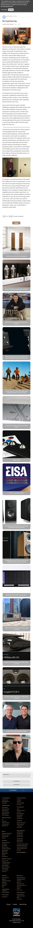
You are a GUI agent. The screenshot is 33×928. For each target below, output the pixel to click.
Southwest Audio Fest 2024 (22, 844)
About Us (19, 882)
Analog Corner (5, 860)
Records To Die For (6, 835)
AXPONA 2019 (20, 836)
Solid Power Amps (6, 812)
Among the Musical (6, 842)
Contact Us (19, 880)
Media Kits (19, 886)
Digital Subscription (21, 896)
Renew (18, 897)
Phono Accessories (21, 810)
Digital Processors (5, 822)
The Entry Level (5, 868)
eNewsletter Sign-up (21, 879)
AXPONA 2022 (20, 835)
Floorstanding (5, 800)
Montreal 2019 (20, 841)
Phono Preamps (5, 815)
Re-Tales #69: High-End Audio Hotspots (16, 731)
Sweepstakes (4, 896)
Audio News (4, 890)
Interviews (4, 882)
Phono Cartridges (20, 803)
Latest (16, 223)
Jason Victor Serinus (8, 24)
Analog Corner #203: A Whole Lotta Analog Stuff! (17, 426)
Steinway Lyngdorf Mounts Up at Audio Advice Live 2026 (16, 697)
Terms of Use (19, 890)
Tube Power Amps (5, 809)
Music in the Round (6, 866)
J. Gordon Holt (20, 825)
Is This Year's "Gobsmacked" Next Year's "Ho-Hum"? (16, 765)
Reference (4, 879)
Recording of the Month (7, 833)
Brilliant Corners (5, 847)
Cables (18, 809)
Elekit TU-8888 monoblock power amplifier (16, 289)
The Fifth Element (5, 863)
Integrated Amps (5, 813)
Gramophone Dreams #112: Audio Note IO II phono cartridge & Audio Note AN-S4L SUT (16, 357)
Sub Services (19, 899)
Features (4, 838)
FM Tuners (19, 804)
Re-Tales (3, 854)
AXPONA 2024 (20, 832)
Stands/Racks (20, 815)
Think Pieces (4, 883)
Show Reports (21, 830)
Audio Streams (5, 865)
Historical (4, 885)
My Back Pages (5, 850)
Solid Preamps (5, 810)
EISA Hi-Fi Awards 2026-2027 (16, 493)
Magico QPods (16, 460)
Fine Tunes (4, 871)
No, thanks (4, 9)
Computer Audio (5, 824)
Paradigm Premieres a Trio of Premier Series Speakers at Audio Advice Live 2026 (16, 561)
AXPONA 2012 (11, 16)
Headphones (19, 816)
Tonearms (19, 801)
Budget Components (21, 822)
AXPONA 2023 (20, 833)
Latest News (5, 889)
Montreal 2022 (20, 840)
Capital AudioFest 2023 (22, 848)
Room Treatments (20, 813)
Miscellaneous (20, 818)
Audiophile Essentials (6, 880)
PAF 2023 (19, 850)
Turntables (19, 800)
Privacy (18, 888)
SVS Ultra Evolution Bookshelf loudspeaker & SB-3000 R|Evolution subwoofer (16, 526)
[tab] (16, 222)
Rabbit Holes (4, 851)
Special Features (5, 877)
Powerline (19, 812)
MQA (3, 886)
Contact (15, 904)
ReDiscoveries (5, 853)
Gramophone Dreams (6, 848)
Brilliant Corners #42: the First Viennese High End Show (16, 628)
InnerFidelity (19, 827)
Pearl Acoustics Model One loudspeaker (16, 256)
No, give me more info (7, 6)
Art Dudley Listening (6, 862)
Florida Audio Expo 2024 (22, 847)
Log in (4, 216)
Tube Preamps (5, 807)
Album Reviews (5, 836)
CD (2, 819)
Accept (11, 9)
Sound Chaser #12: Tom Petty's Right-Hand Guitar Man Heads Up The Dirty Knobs (16, 391)
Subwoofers (4, 803)
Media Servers (5, 825)
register (11, 216)
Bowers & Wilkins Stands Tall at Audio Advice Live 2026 (16, 663)
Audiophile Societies (21, 877)
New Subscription (20, 894)
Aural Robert (4, 845)
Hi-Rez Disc (4, 821)
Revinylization (5, 856)
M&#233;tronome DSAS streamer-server (16, 595)
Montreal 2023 (20, 838)
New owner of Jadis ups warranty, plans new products (16, 323)
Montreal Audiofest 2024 (22, 845)
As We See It (4, 844)
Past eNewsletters (5, 892)
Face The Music (5, 870)
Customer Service (20, 883)
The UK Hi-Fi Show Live (21, 885)
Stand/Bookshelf (5, 801)
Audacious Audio (20, 824)
